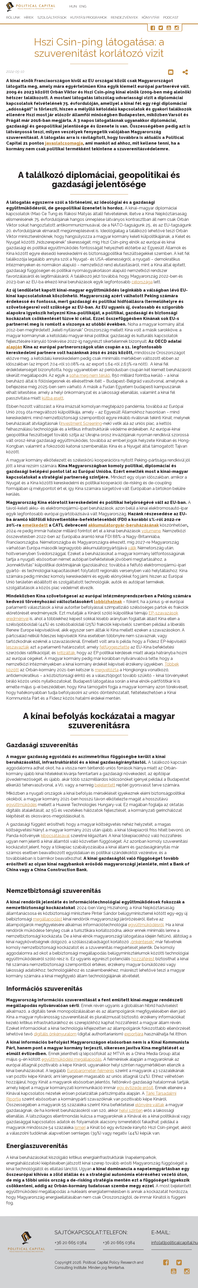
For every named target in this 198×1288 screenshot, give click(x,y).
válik (132, 547)
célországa (142, 281)
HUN (73, 6)
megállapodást (47, 919)
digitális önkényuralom (55, 1034)
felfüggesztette (114, 647)
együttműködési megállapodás (72, 1059)
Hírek (29, 17)
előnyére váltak (149, 1104)
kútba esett (52, 398)
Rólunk (13, 17)
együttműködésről (146, 924)
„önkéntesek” (142, 941)
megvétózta (107, 669)
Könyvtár (150, 17)
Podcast (170, 17)
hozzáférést (142, 958)
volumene (151, 530)
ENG (82, 6)
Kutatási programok (88, 17)
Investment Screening (81, 423)
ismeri (80, 1127)
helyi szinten (131, 1110)
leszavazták (17, 647)
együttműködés (21, 804)
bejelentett (105, 785)
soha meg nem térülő (89, 375)
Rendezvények (124, 17)
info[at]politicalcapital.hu (174, 1242)
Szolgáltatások (52, 17)
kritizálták (66, 652)
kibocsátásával (55, 835)
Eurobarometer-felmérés (90, 1070)
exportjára (133, 1034)
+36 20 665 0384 (71, 1242)
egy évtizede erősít (135, 1087)
